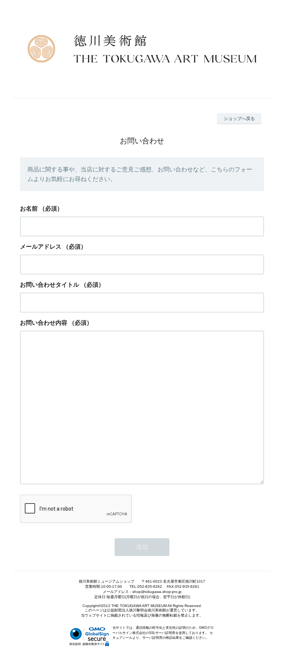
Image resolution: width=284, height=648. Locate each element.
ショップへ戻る (239, 118)
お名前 (29, 208)
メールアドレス (40, 246)
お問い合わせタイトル (49, 285)
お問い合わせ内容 (43, 323)
